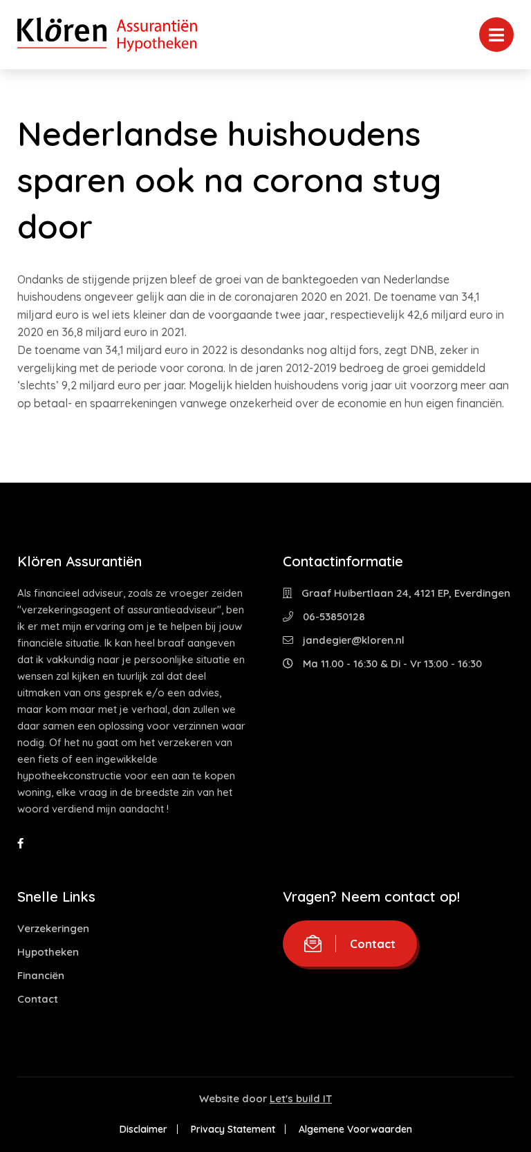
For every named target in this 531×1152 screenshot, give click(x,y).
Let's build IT (301, 1098)
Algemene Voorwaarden (355, 1129)
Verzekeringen (53, 928)
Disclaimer (143, 1129)
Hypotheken (48, 951)
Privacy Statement (233, 1129)
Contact (37, 998)
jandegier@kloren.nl (352, 640)
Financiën (40, 975)
